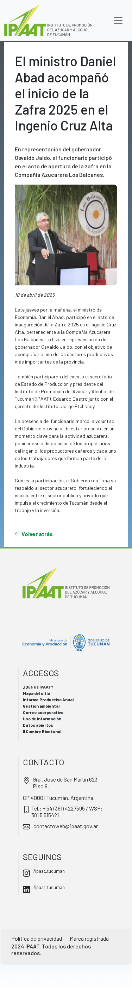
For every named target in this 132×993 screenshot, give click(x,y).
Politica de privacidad (36, 938)
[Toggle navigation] (118, 20)
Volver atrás (36, 533)
